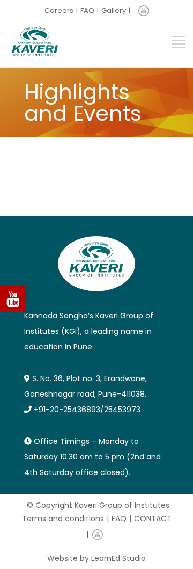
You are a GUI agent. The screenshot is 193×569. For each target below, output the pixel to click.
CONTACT (153, 518)
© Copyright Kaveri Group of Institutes (98, 505)
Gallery (113, 10)
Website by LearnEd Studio (96, 558)
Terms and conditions (63, 518)
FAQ (87, 10)
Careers (58, 10)
